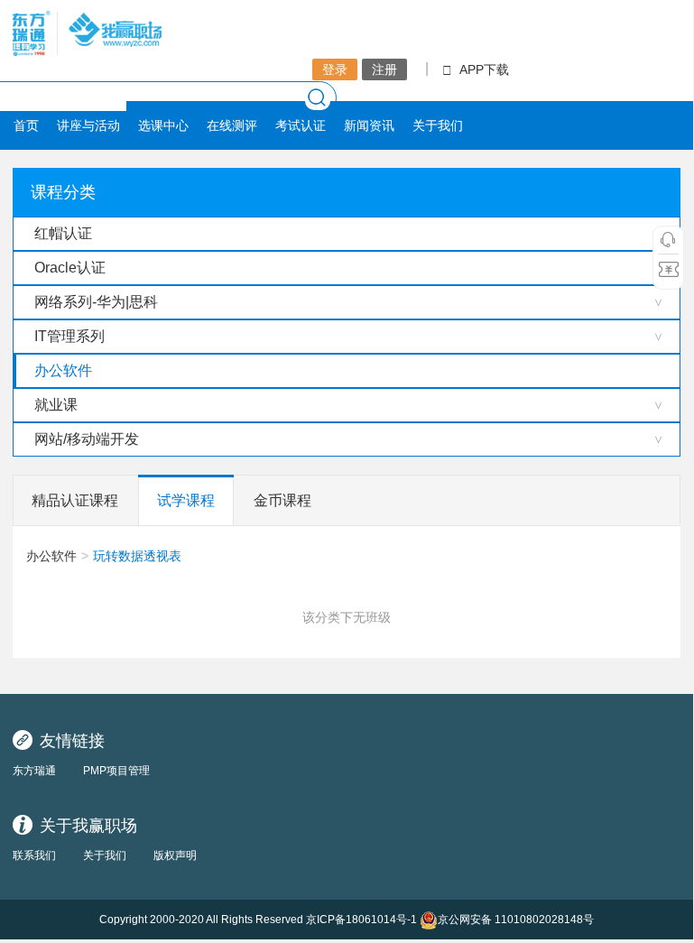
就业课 (56, 404)
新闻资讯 (369, 125)
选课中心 (163, 125)
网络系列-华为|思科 (96, 302)
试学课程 (186, 500)
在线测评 (232, 125)
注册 (384, 69)
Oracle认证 (70, 267)
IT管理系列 (69, 336)
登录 (334, 69)
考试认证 (300, 125)
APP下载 (484, 69)
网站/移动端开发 (86, 439)
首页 (26, 125)
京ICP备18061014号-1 (361, 919)
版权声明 (175, 855)
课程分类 (63, 192)
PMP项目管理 (116, 770)
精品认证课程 (75, 500)
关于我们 (437, 125)
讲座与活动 (88, 125)
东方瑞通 (34, 770)
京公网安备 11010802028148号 (516, 919)
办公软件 (63, 370)
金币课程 (282, 500)
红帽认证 (63, 233)
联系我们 (34, 855)
